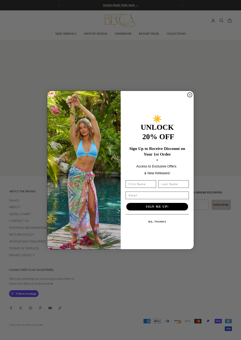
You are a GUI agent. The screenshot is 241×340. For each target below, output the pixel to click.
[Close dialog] (190, 95)
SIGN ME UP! (157, 206)
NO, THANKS (157, 221)
